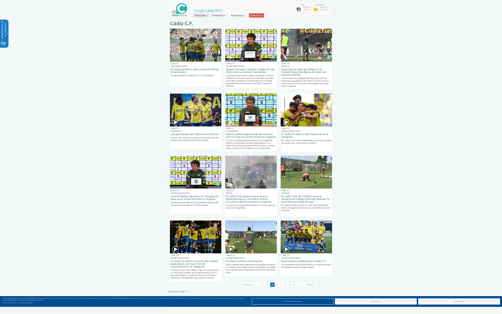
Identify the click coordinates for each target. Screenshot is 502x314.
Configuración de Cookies (292, 301)
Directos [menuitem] (256, 15)
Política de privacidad (9, 302)
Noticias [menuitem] (200, 15)
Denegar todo (376, 301)
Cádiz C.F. (175, 63)
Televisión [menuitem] (219, 15)
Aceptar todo (459, 301)
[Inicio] (180, 9)
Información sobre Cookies (25, 302)
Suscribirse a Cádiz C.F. (178, 291)
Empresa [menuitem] (237, 15)
